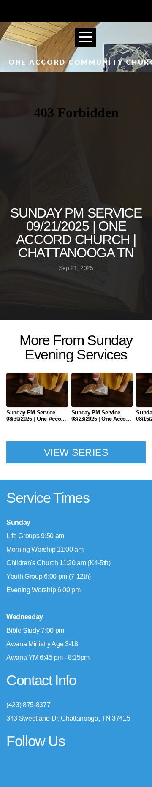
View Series (76, 452)
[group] (37, 401)
